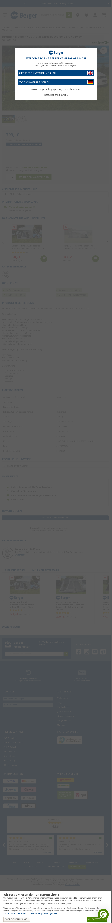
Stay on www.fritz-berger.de (34, 82)
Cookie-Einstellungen (16, 919)
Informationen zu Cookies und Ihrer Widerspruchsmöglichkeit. (30, 913)
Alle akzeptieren (97, 919)
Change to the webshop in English (37, 73)
